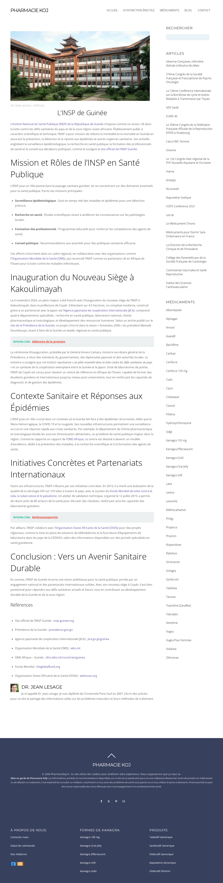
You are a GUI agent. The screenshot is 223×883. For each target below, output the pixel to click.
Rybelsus (171, 553)
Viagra (170, 631)
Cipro (169, 388)
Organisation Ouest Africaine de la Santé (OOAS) (87, 528)
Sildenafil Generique (161, 854)
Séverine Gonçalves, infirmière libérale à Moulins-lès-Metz (184, 63)
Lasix (169, 484)
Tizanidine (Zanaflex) (178, 605)
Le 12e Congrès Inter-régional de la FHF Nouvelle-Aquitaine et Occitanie (188, 161)
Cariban (171, 353)
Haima (170, 171)
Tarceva (170, 597)
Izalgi (169, 432)
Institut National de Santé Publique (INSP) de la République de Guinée (57, 124)
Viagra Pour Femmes (178, 640)
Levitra (170, 492)
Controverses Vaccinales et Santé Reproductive (186, 272)
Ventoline (172, 623)
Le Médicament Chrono (180, 223)
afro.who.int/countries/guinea (65, 657)
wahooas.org (88, 676)
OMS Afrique (75, 439)
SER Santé (172, 107)
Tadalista (171, 588)
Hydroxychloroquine (178, 423)
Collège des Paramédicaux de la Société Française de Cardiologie (186, 260)
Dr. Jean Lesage (20, 105)
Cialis (169, 379)
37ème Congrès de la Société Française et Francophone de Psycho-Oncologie (189, 78)
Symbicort (172, 579)
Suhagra (171, 571)
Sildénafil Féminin (159, 871)
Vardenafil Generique (161, 845)
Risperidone (173, 545)
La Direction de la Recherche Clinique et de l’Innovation (184, 247)
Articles (38, 105)
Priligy (169, 518)
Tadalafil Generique (160, 837)
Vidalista (171, 649)
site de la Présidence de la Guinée (32, 325)
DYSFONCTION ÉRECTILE (139, 10)
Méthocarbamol (176, 510)
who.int (75, 648)
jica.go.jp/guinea (98, 639)
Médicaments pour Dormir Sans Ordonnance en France (185, 234)
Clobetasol (172, 397)
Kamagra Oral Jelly (177, 466)
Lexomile (171, 501)
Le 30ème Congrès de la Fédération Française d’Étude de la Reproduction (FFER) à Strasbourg (189, 129)
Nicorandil (172, 189)
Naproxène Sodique (178, 197)
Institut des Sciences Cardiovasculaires (178, 285)
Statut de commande (22, 845)
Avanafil (170, 336)
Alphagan (172, 319)
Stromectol (173, 562)
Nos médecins (18, 854)
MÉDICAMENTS (169, 10)
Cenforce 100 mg (176, 371)
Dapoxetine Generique (162, 862)
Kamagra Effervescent (179, 449)
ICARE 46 (171, 116)
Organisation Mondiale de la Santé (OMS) (38, 258)
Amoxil (170, 327)
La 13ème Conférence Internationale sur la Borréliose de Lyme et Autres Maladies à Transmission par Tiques (188, 95)
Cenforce (171, 362)
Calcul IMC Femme (177, 141)
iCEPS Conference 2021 (180, 206)
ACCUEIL (112, 10)
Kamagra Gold (174, 458)
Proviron (171, 536)
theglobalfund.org (48, 667)
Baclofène (172, 345)
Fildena (170, 414)
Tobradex (172, 614)
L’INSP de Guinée (82, 112)
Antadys (171, 180)
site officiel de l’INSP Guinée (119, 149)
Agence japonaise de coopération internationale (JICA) (99, 310)
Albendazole (174, 310)
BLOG (188, 10)
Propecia (171, 527)
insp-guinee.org (63, 621)
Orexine (171, 150)
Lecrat (170, 215)
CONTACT (204, 10)
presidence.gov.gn (61, 630)
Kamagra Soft (174, 475)
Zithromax (172, 658)
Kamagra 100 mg (176, 440)
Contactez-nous (19, 837)
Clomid (170, 406)
